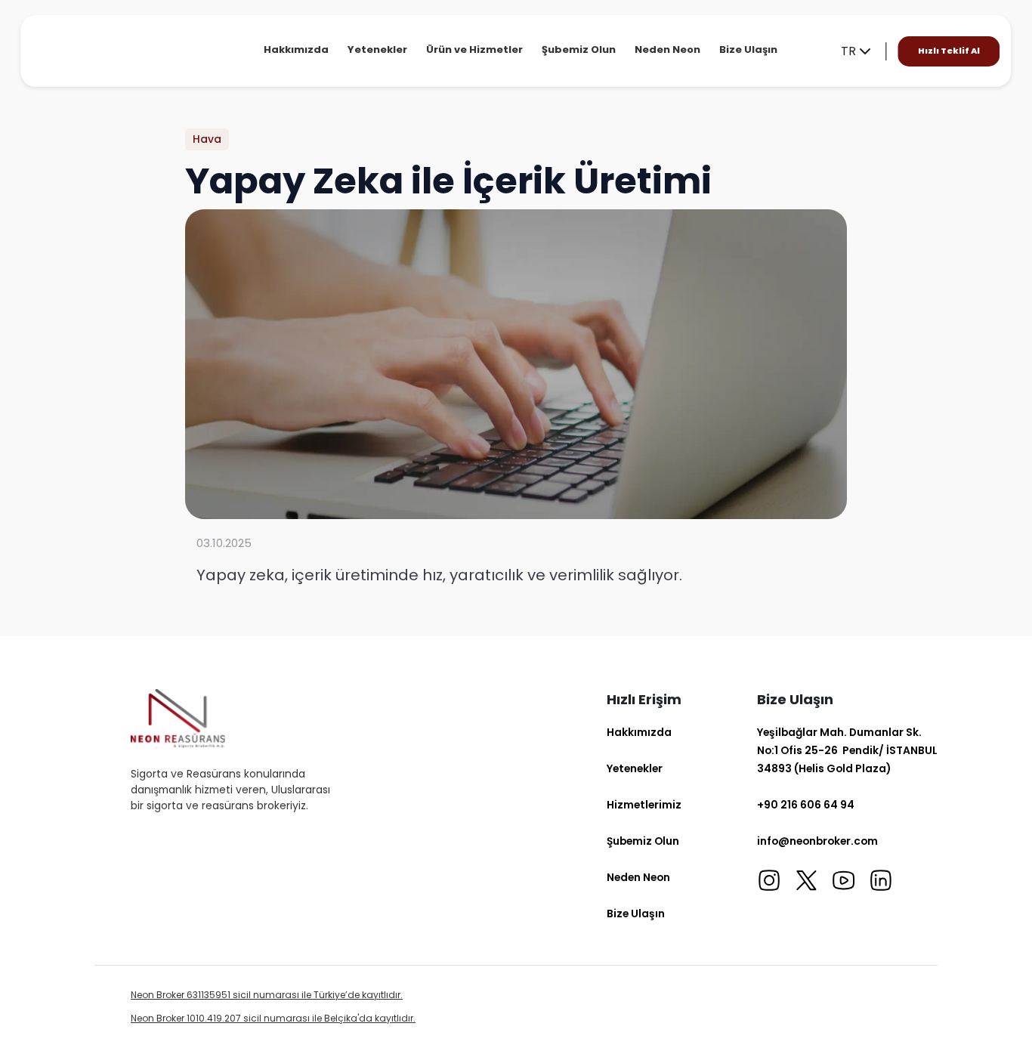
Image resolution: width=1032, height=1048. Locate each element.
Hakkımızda (296, 49)
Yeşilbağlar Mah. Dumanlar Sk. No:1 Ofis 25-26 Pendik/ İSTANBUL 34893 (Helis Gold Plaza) (847, 750)
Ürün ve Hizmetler (474, 49)
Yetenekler (377, 49)
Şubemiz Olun (579, 49)
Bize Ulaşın (748, 49)
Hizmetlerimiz (644, 804)
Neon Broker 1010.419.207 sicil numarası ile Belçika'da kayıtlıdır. (273, 1018)
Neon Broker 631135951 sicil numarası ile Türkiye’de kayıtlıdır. (267, 994)
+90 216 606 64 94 (805, 804)
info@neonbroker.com (817, 841)
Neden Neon (667, 49)
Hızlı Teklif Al (949, 51)
